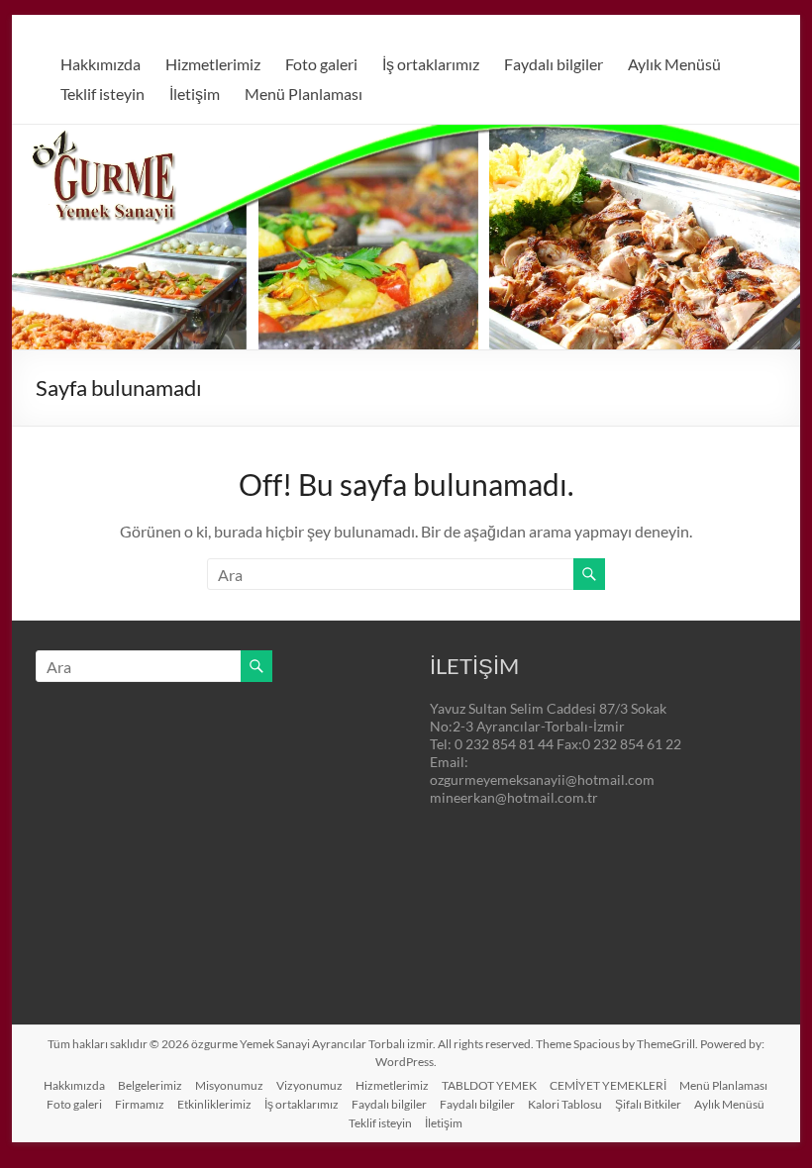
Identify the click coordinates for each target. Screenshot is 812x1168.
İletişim (194, 93)
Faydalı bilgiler (553, 63)
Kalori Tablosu (565, 1104)
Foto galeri (321, 63)
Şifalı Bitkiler (648, 1104)
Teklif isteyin (102, 93)
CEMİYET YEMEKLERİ (608, 1085)
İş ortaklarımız (430, 63)
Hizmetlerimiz (212, 63)
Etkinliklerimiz (214, 1104)
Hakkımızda (100, 63)
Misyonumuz (229, 1085)
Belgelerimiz (150, 1085)
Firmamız (139, 1104)
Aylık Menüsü (674, 63)
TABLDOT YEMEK (489, 1085)
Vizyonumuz (309, 1085)
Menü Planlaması (303, 93)
